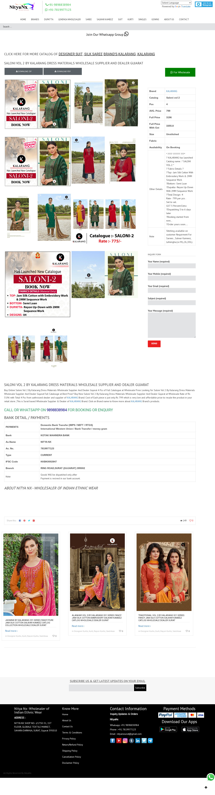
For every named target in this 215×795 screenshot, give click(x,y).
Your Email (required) (158, 286)
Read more (10, 630)
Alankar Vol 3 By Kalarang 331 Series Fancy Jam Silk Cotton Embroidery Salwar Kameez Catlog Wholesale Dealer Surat (97, 618)
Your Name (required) (159, 261)
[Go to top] (206, 788)
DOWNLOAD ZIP (24, 71)
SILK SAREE (93, 54)
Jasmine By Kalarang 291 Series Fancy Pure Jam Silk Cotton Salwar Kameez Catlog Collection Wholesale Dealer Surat (29, 622)
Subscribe (140, 687)
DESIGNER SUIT (71, 54)
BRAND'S (110, 54)
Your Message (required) (160, 310)
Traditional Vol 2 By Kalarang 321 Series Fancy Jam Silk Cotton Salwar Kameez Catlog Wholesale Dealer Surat (161, 618)
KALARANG (127, 54)
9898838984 (57, 410)
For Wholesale (181, 72)
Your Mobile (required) (159, 273)
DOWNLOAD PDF (63, 71)
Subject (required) (157, 298)
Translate (185, 6)
